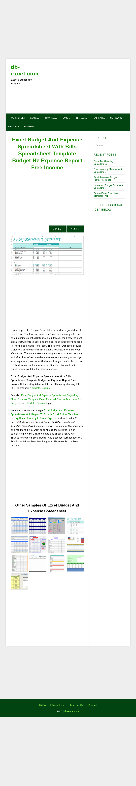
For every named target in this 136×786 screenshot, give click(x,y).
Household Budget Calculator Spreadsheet (108, 186)
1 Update (35, 388)
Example (13, 126)
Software (116, 117)
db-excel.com (25, 70)
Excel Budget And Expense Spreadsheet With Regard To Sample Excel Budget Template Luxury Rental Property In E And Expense (44, 414)
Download (51, 117)
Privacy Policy (58, 705)
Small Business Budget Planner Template (105, 178)
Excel (66, 117)
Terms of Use (77, 705)
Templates (98, 117)
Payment (29, 126)
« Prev (57, 228)
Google (34, 117)
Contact (92, 705)
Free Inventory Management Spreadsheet (108, 170)
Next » (75, 228)
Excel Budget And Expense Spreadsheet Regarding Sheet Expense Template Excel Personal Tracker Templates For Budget (46, 399)
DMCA (42, 705)
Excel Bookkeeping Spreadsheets (103, 162)
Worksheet (18, 117)
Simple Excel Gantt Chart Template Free (106, 194)
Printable (81, 117)
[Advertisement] (68, 30)
